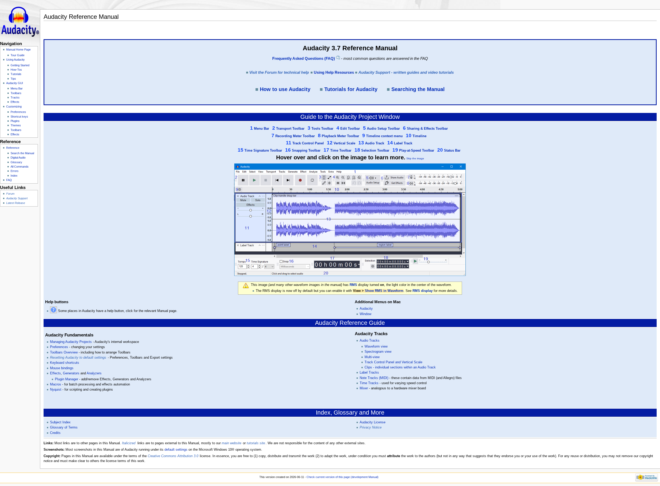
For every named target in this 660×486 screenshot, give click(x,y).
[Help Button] (53, 311)
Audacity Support (17, 198)
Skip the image (415, 158)
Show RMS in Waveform (384, 291)
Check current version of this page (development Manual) (342, 477)
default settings (175, 449)
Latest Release (15, 202)
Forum (10, 193)
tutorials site (256, 443)
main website (231, 443)
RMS (353, 285)
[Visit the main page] (20, 20)
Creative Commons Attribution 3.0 (173, 456)
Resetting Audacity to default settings (78, 357)
